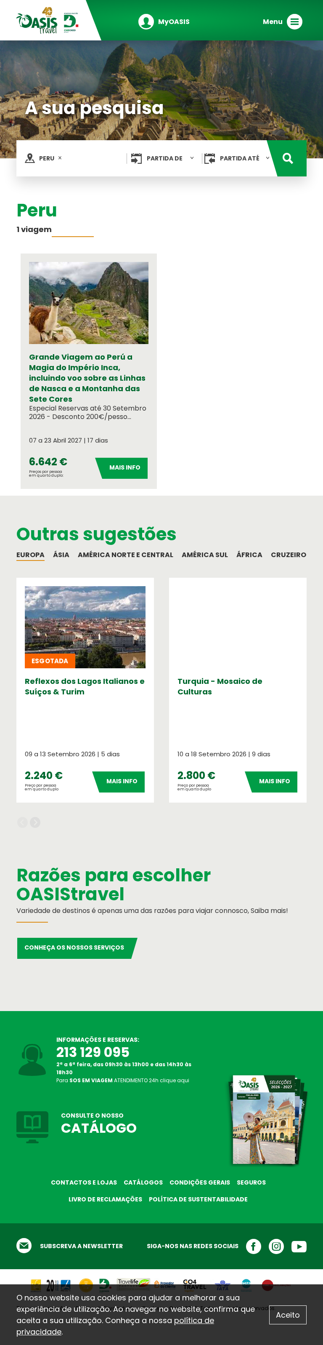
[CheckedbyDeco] (104, 1281)
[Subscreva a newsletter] (28, 1246)
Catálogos (143, 1182)
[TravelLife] (133, 1281)
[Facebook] (249, 1246)
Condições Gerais (199, 1182)
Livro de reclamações (105, 1199)
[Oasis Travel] (47, 20)
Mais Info (124, 467)
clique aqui (174, 1080)
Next (35, 822)
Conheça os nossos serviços (74, 947)
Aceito (288, 1315)
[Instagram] (272, 1246)
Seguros (251, 1182)
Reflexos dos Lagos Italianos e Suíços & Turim (85, 686)
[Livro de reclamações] (276, 1281)
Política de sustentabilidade (198, 1199)
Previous (22, 822)
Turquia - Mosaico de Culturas (219, 686)
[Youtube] (295, 1246)
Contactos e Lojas (84, 1182)
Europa (30, 555)
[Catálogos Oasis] (265, 1120)
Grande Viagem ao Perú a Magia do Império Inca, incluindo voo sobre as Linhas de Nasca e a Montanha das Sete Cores (87, 378)
